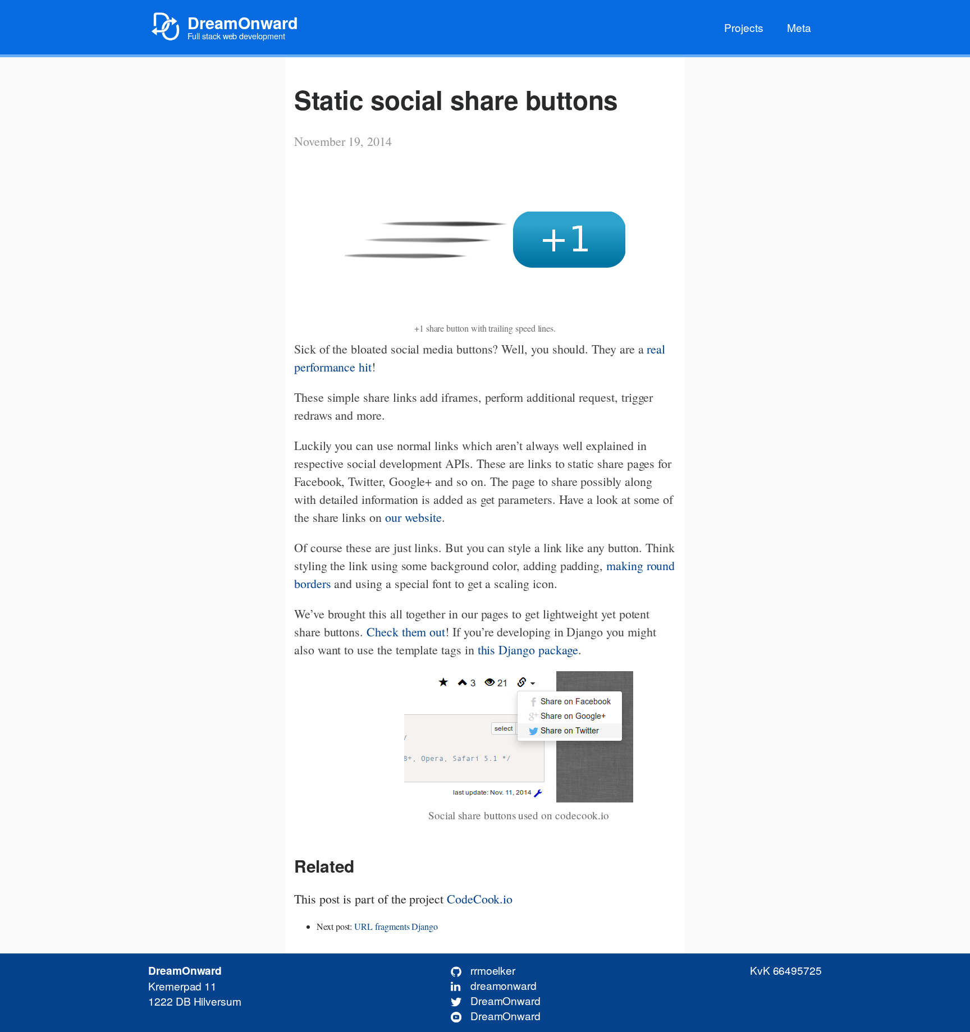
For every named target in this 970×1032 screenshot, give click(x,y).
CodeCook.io (480, 899)
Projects (743, 27)
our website (413, 517)
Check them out (406, 631)
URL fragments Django (396, 926)
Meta (799, 27)
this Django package (528, 649)
